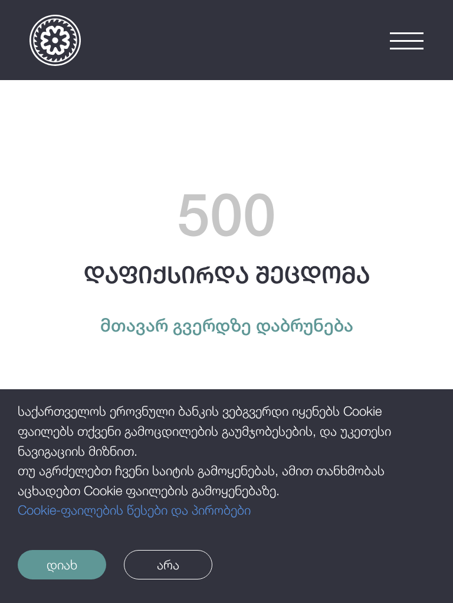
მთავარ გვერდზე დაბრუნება (226, 325)
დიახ (62, 564)
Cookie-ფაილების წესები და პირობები (134, 510)
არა (168, 564)
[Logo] (55, 40)
